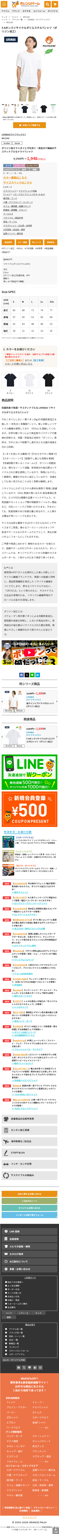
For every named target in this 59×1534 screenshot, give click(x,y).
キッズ (38, 1313)
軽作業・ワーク (10, 198)
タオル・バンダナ (16, 1446)
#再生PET (6, 252)
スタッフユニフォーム (43, 1475)
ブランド (16, 10)
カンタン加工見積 (20, 1130)
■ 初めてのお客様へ (14, 1282)
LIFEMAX (18, 1026)
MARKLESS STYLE (22, 919)
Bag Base (18, 950)
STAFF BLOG (18, 1152)
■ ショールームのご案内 (16, 1303)
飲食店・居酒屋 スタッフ (15, 209)
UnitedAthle (20, 883)
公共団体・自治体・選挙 (14, 229)
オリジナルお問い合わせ (29, 1207)
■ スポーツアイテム (15, 1354)
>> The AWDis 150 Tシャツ (24, 1094)
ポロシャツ (12, 1417)
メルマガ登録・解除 (20, 1246)
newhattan (19, 1040)
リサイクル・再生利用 (13, 217)
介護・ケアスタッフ (17, 1475)
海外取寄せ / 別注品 (21, 1141)
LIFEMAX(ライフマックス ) (14, 134)
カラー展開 (22, 242)
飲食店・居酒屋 (40, 1490)
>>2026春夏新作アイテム (23, 1035)
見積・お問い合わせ (20, 1269)
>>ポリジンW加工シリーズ (24, 1032)
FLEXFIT (18, 1001)
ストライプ (37, 1049)
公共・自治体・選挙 (42, 1485)
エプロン (11, 1422)
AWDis (17, 1085)
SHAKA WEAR (20, 1054)
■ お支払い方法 (12, 1296)
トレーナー (38, 1402)
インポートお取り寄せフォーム (29, 1215)
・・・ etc (40, 1427)
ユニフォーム (39, 10)
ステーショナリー (41, 1436)
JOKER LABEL (20, 978)
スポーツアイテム (16, 1470)
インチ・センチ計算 (21, 1163)
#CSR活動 (29, 248)
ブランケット (39, 1451)
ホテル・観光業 (15, 1495)
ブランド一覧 (17, 19)
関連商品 (50, 242)
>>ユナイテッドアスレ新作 (24, 945)
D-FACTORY (20, 897)
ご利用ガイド (30, 1277)
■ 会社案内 (10, 1307)
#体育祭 (38, 248)
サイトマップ (29, 1517)
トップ (4, 17)
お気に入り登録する (31, 125)
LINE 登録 (15, 1231)
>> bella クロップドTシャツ (25, 1108)
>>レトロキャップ (20, 1007)
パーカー (12, 1412)
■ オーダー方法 (12, 1289)
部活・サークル (10, 221)
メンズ (9, 1313)
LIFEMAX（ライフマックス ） (39, 19)
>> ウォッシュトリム (21, 1049)
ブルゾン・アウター (17, 1407)
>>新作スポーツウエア (22, 995)
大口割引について (19, 1261)
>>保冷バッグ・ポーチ (22, 1021)
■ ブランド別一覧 (14, 1332)
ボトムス (37, 1412)
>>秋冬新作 (17, 984)
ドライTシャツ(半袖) (28, 190)
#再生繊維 (48, 248)
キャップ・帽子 (15, 1451)
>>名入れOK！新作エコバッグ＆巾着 (28, 928)
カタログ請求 (16, 1254)
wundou (18, 990)
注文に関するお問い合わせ (29, 1193)
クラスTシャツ (14, 1490)
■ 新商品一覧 (12, 1343)
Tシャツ (15, 17)
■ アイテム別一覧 (14, 1329)
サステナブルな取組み (22, 1175)
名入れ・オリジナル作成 (14, 1359)
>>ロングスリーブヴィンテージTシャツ (29, 903)
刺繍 (35, 169)
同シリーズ (36, 242)
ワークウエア (15, 1427)
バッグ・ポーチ (15, 1436)
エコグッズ (12, 1456)
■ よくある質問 (12, 1285)
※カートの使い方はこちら (18, 363)
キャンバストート (41, 1441)
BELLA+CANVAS (21, 1099)
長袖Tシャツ (39, 1422)
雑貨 (9, 1317)
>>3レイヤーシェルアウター (24, 914)
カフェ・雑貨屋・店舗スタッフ (17, 206)
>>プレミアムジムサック (23, 959)
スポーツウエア (40, 1417)
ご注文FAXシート (29, 1200)
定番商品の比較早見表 (22, 1118)
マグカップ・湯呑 (41, 1456)
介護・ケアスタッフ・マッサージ (18, 202)
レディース (23, 1313)
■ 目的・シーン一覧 (15, 1336)
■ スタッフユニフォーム (18, 1350)
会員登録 (14, 1239)
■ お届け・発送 (12, 1300)
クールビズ (8, 213)
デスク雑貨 (12, 1441)
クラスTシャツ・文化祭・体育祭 (17, 225)
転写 (24, 169)
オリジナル (53, 10)
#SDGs (19, 248)
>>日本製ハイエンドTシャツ (25, 1080)
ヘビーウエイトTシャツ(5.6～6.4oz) (29, 194)
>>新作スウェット (20, 892)
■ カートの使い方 (13, 1292)
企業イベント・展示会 (13, 233)
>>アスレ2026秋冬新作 (22, 973)
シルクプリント (11, 169)
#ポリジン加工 (8, 248)
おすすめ (26, 10)
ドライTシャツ (9, 190)
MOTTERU (19, 1012)
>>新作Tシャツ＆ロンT (22, 1063)
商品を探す (30, 1324)
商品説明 (8, 242)
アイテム (5, 10)
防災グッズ (38, 1446)
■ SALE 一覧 (11, 1339)
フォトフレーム (15, 1461)
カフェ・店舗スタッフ (18, 1485)
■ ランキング (13, 1347)
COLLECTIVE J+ (21, 1068)
